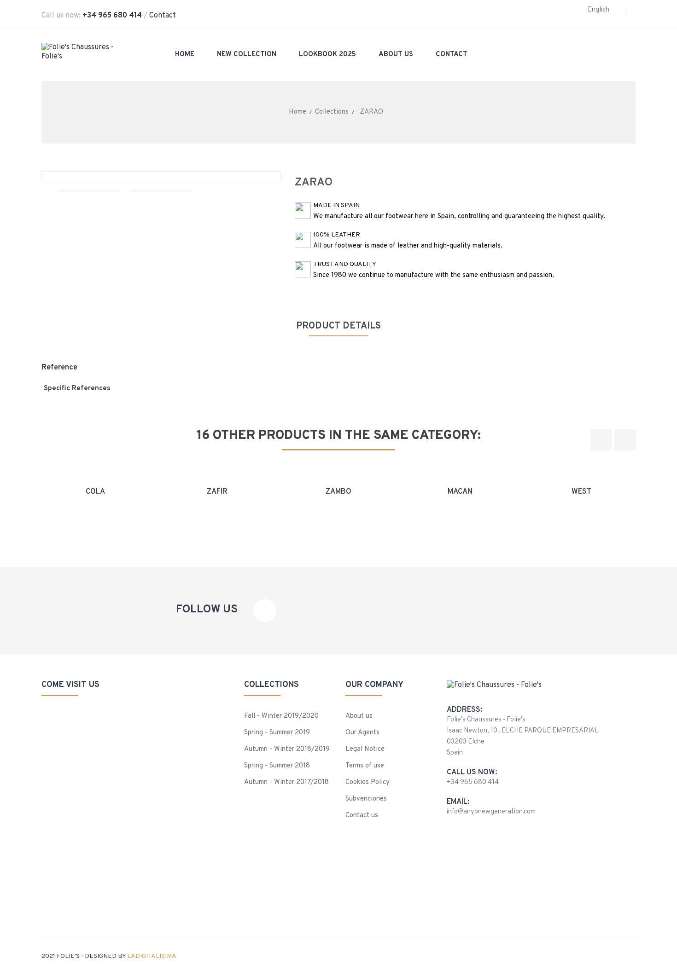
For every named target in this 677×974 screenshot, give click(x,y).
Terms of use (364, 765)
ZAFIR (217, 492)
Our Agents (362, 732)
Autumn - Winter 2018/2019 (287, 749)
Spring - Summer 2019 (277, 732)
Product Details (338, 326)
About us (359, 716)
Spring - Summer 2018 (277, 765)
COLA (95, 492)
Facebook (264, 610)
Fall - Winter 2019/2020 (281, 716)
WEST (581, 492)
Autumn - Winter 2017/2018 (286, 782)
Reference (59, 367)
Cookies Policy (367, 782)
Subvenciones (366, 799)
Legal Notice (365, 749)
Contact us (361, 815)
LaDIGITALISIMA (151, 956)
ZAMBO (338, 492)
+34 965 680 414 (112, 15)
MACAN (460, 492)
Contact (162, 15)
